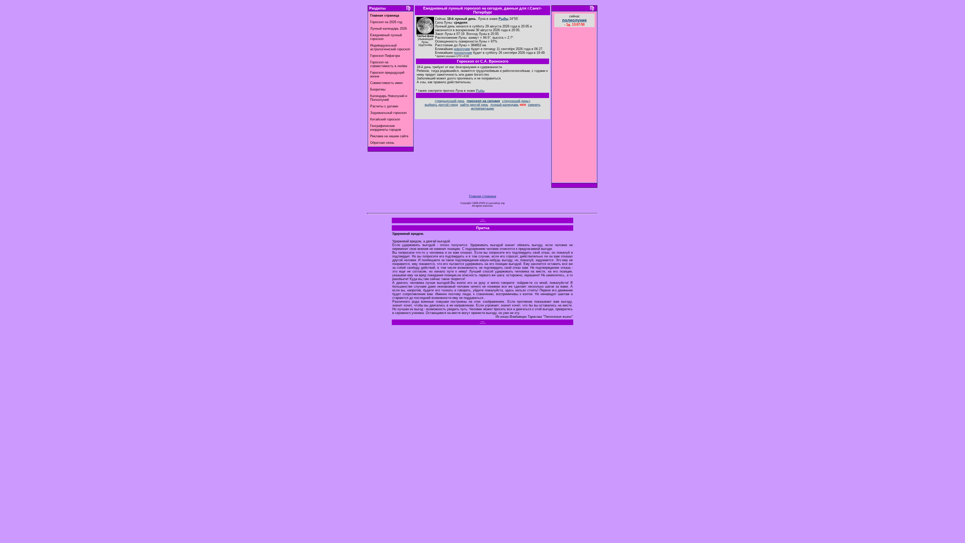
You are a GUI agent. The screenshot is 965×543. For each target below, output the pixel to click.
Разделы (377, 8)
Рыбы (503, 19)
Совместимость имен (386, 83)
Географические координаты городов (385, 127)
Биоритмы (377, 89)
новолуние (462, 49)
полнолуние (463, 53)
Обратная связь (382, 143)
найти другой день (474, 105)
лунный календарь (504, 105)
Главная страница (482, 196)
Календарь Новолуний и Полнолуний (388, 98)
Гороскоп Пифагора (385, 56)
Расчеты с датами (384, 106)
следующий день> (516, 101)
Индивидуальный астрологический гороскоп (390, 47)
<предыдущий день (450, 101)
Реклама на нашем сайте (389, 136)
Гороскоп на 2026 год (386, 22)
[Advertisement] (574, 105)
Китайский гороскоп (385, 119)
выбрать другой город (441, 105)
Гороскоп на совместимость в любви (388, 64)
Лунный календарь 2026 (388, 28)
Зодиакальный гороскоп (388, 113)
